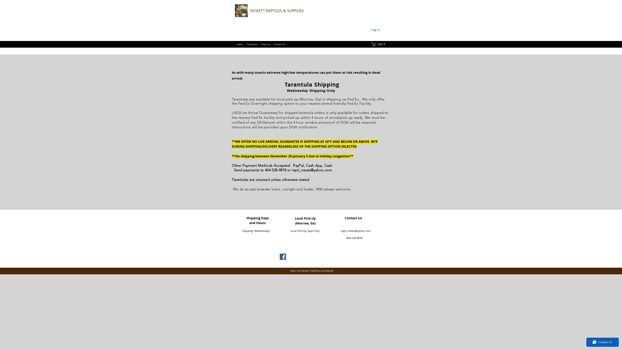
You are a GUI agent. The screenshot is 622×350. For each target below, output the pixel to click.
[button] (379, 44)
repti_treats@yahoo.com (312, 170)
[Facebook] (283, 257)
